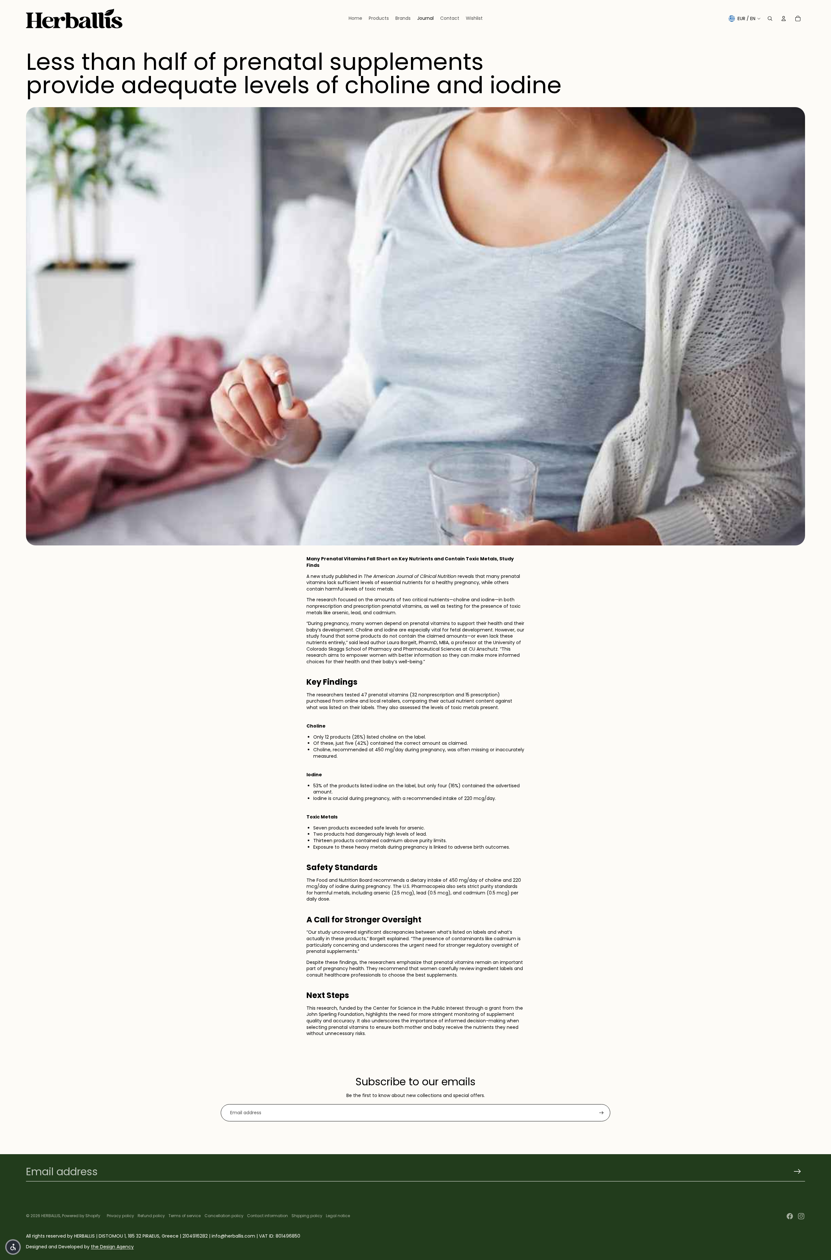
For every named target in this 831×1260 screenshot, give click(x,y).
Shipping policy (306, 1215)
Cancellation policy (224, 1215)
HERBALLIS (50, 1215)
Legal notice (338, 1215)
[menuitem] (355, 18)
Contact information (267, 1215)
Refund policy (151, 1215)
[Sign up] (601, 1113)
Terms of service (184, 1215)
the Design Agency (112, 1246)
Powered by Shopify (81, 1215)
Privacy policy (120, 1215)
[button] (13, 1247)
